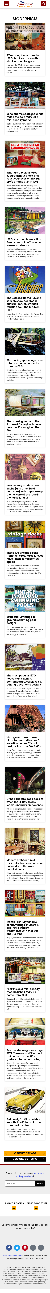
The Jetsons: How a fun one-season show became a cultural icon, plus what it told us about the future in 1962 (25, 304)
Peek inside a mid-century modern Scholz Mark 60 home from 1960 (23, 992)
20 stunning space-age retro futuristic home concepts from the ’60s (25, 363)
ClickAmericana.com (12, 1255)
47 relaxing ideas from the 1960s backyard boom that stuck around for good (24, 58)
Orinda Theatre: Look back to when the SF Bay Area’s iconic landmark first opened (25, 802)
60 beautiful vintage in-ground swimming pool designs (21, 620)
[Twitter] (17, 1248)
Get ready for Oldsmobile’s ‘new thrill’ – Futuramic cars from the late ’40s (24, 1122)
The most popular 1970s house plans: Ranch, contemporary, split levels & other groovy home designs (24, 680)
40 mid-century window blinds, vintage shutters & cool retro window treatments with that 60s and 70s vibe (23, 928)
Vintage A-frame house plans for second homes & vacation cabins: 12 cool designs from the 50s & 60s (24, 742)
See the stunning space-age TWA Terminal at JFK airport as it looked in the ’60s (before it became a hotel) (25, 1054)
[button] (6, 3)
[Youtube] (41, 1248)
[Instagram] (33, 1248)
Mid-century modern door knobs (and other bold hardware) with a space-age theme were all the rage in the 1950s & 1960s (25, 491)
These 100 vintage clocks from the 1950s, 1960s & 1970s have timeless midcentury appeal (25, 557)
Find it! (40, 1183)
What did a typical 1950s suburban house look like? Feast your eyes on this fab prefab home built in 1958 (24, 177)
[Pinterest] (25, 1248)
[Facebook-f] (9, 1248)
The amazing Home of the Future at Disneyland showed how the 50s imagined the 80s (25, 426)
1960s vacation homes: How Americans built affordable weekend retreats (24, 242)
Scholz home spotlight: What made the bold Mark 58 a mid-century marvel (25, 117)
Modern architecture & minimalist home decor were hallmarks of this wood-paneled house (25, 864)
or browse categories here (30, 1175)
